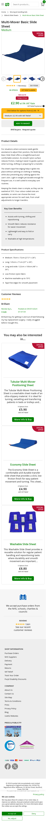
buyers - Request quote (23, 129)
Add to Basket (23, 123)
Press (7, 705)
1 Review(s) (21, 85)
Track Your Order (12, 675)
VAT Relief (9, 671)
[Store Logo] (7, 5)
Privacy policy (38, 794)
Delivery (8, 660)
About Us (8, 690)
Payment (8, 664)
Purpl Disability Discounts (15, 679)
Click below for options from (21, 110)
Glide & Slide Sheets (11, 15)
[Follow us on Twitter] (15, 769)
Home (3, 12)
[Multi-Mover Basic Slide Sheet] (9, 79)
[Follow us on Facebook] (8, 769)
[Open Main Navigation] (2, 4)
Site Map (8, 697)
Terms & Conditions (13, 701)
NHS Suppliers (11, 657)
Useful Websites (11, 716)
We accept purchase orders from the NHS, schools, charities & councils (23, 608)
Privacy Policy (10, 708)
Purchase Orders (12, 653)
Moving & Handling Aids (18, 12)
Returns (8, 668)
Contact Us (9, 693)
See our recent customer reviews (23, 628)
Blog (6, 712)
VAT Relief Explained (34, 106)
